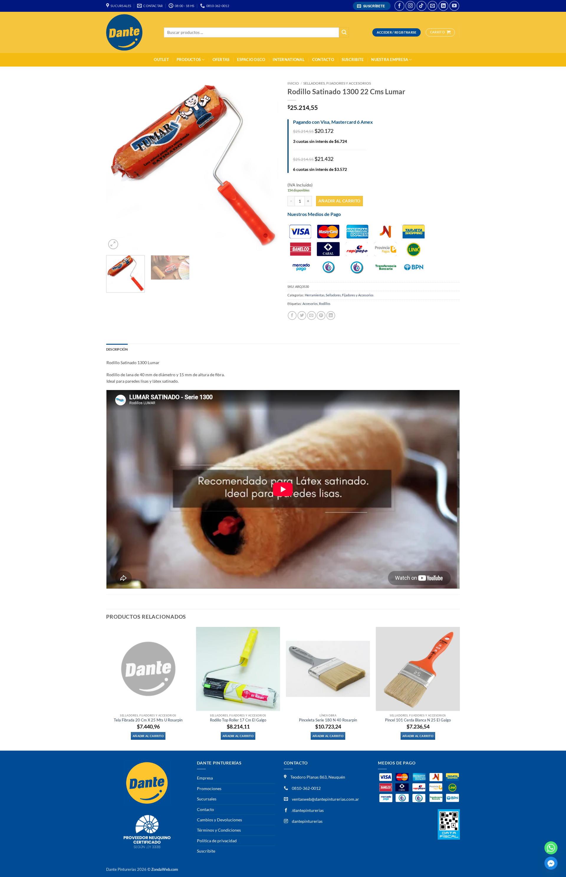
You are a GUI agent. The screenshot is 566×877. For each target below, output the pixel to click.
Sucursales (206, 798)
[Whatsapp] (550, 847)
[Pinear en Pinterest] (321, 315)
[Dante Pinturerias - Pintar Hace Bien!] (130, 32)
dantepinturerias (307, 821)
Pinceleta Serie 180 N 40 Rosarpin (328, 720)
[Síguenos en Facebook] (399, 6)
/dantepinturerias (307, 810)
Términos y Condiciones (219, 830)
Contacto (323, 59)
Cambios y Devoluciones (219, 819)
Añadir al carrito (339, 201)
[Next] (267, 164)
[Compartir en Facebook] (292, 315)
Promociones (209, 788)
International (288, 59)
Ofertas (221, 59)
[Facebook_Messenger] (550, 863)
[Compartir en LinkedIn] (330, 315)
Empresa (205, 777)
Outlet (161, 59)
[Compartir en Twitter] (301, 315)
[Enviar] (344, 32)
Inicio (293, 83)
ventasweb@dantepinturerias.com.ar (325, 799)
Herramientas (315, 295)
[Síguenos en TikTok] (422, 6)
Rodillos (324, 303)
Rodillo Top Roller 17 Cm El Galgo (238, 720)
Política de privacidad (217, 840)
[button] (372, 6)
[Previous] (117, 164)
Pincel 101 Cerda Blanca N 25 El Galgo (418, 720)
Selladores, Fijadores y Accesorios (337, 83)
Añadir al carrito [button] (148, 736)
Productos (189, 59)
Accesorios (310, 303)
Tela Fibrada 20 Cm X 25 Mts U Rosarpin (148, 720)
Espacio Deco (251, 59)
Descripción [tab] (117, 349)
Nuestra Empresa (389, 59)
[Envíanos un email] (432, 6)
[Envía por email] (311, 315)
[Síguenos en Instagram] (410, 6)
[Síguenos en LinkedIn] (443, 6)
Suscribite (353, 59)
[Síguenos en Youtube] (454, 6)
